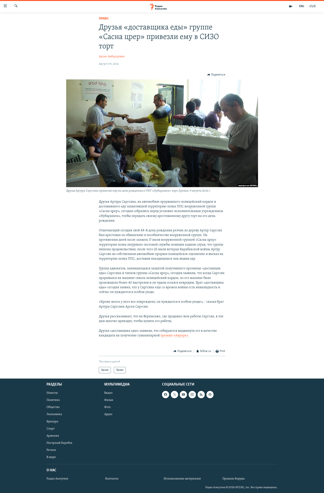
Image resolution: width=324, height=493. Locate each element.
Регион (51, 450)
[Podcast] (210, 394)
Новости (52, 392)
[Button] (216, 74)
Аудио (108, 414)
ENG (301, 6)
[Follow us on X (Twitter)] (174, 394)
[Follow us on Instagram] (192, 394)
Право (104, 18)
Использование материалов (182, 478)
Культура (52, 421)
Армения (52, 435)
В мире (51, 457)
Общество (53, 407)
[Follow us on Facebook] (165, 394)
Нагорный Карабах (59, 442)
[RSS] (201, 394)
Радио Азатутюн (57, 478)
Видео (108, 392)
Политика (53, 400)
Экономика (54, 414)
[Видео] (290, 6)
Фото (107, 407)
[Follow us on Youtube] (183, 394)
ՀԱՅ (312, 6)
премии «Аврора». (174, 335)
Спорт (50, 428)
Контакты (111, 478)
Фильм (108, 400)
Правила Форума (233, 478)
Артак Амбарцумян (112, 56)
